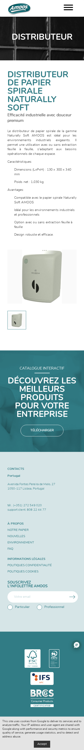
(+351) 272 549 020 (27, 505)
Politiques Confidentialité (29, 565)
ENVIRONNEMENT (20, 542)
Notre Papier (18, 530)
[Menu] (68, 8)
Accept (42, 744)
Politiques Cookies (22, 571)
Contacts (15, 469)
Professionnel (54, 607)
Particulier (22, 607)
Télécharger (42, 430)
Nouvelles (16, 536)
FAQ (10, 548)
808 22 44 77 (36, 509)
